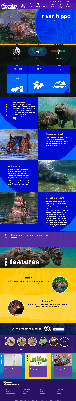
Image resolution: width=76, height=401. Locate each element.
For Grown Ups (53, 1)
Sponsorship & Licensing (62, 395)
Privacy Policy (44, 400)
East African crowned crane (22, 348)
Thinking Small (60, 369)
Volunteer (59, 393)
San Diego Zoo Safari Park (10, 393)
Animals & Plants (26, 391)
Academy (42, 391)
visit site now (58, 329)
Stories (38, 6)
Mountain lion (32, 348)
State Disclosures (58, 400)
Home (4, 5)
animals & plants (23, 7)
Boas (43, 348)
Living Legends (35, 369)
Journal (24, 393)
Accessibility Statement (35, 400)
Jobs (58, 391)
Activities (45, 6)
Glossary (60, 1)
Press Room (42, 393)
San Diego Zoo (8, 391)
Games (52, 6)
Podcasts (24, 395)
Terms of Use (50, 400)
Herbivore (38, 77)
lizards (11, 348)
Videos (30, 6)
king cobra (53, 348)
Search (67, 1)
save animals (60, 7)
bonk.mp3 (15, 117)
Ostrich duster (9, 369)
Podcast (68, 6)
